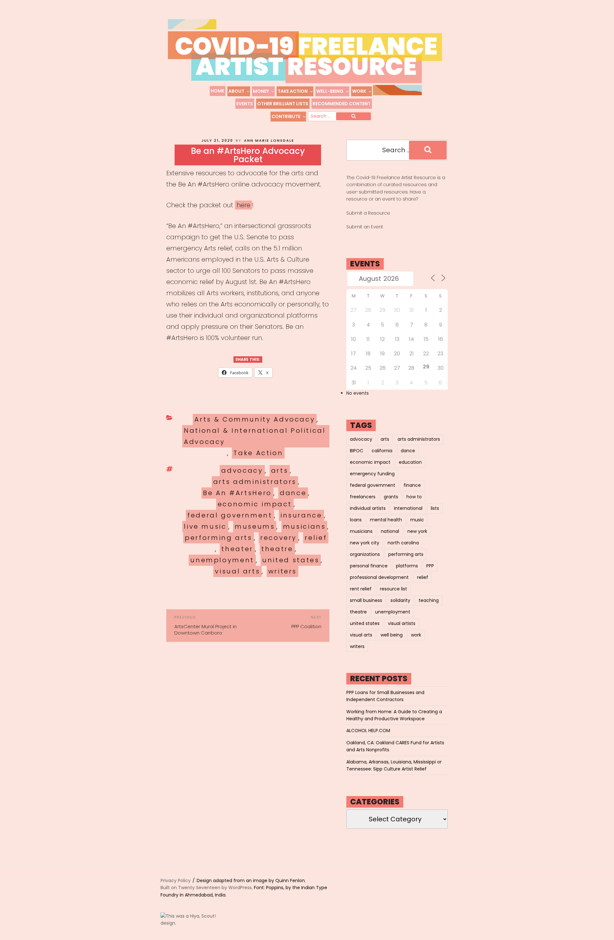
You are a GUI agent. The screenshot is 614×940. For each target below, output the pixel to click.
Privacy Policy (176, 880)
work (416, 635)
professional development (379, 577)
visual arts (237, 571)
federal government (229, 515)
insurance (301, 515)
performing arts (218, 537)
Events (244, 103)
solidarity (400, 600)
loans (356, 520)
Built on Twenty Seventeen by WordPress (206, 887)
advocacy (242, 470)
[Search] (353, 116)
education (410, 462)
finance (412, 485)
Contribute (286, 116)
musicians (304, 526)
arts (279, 470)
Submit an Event (364, 227)
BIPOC (356, 450)
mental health (386, 520)
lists (435, 508)
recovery (278, 537)
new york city (364, 543)
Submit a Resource (368, 213)
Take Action (293, 91)
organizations (365, 554)
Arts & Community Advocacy (254, 419)
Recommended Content (341, 103)
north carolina (403, 543)
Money (261, 91)
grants (391, 497)
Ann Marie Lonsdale (269, 140)
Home (217, 91)
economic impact (255, 504)
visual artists (401, 623)
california (382, 450)
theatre (277, 548)
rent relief (361, 589)
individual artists (368, 508)
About (236, 91)
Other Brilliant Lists (282, 103)
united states (290, 560)
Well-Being (329, 91)
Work (359, 91)
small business (366, 600)
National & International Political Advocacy (255, 436)
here (243, 205)
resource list (393, 589)
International (408, 508)
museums (255, 526)
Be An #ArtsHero (237, 492)
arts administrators (254, 481)
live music (205, 526)
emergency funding (372, 473)
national (390, 531)
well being (392, 635)
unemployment (222, 560)
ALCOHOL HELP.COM (368, 730)
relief (316, 537)
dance (293, 492)
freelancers (362, 497)
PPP (430, 566)
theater (237, 548)
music (417, 520)
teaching (429, 600)
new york (417, 531)
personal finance (369, 566)
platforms (407, 566)
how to (414, 497)
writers (282, 571)
